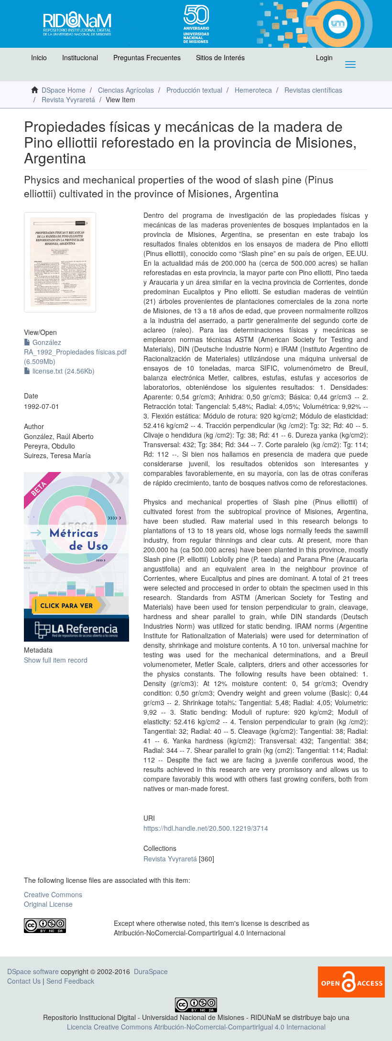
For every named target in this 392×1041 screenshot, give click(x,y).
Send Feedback (70, 981)
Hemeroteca (253, 90)
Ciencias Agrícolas (126, 90)
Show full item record (55, 660)
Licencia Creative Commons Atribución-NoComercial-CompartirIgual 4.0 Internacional (196, 1026)
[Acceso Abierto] (351, 981)
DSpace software (33, 971)
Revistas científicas (313, 90)
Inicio (39, 57)
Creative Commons (53, 894)
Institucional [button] (80, 57)
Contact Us (24, 981)
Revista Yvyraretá (68, 99)
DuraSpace (151, 971)
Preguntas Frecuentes (147, 57)
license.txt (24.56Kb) (63, 371)
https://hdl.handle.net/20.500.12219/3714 (205, 828)
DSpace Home (64, 90)
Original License (48, 904)
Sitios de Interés (220, 57)
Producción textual (194, 90)
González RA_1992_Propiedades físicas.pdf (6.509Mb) (75, 351)
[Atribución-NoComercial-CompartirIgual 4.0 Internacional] (61, 925)
